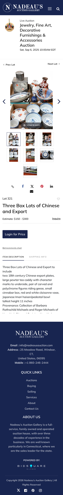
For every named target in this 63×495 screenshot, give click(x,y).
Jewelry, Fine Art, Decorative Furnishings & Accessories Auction (36, 35)
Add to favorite (58, 199)
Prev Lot (10, 64)
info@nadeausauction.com (36, 345)
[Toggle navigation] (50, 9)
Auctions (31, 380)
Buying (31, 386)
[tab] (13, 258)
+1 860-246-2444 (36, 362)
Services (31, 397)
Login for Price (15, 234)
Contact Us (31, 408)
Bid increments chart (12, 248)
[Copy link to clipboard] (13, 186)
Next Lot (53, 64)
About (31, 403)
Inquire (56, 218)
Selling (31, 391)
